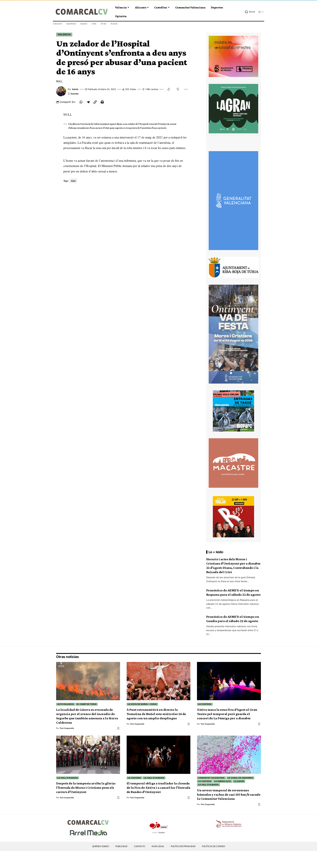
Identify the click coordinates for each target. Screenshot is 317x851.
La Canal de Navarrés (240, 778)
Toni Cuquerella (67, 728)
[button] (250, 11)
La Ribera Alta (222, 781)
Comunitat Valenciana (211, 778)
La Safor (239, 781)
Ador (73, 180)
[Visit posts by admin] (61, 91)
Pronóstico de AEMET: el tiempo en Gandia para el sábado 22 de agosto (232, 619)
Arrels (103, 23)
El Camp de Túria (86, 704)
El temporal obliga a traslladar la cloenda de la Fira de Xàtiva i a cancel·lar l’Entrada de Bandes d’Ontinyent (158, 787)
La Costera (204, 704)
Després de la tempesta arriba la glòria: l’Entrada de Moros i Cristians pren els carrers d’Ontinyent (85, 787)
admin (75, 89)
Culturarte (57, 23)
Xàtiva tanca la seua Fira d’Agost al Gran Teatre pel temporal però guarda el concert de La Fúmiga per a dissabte (227, 714)
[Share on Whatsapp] (81, 102)
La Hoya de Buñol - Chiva (142, 704)
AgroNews (71, 23)
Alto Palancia (65, 704)
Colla (94, 23)
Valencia (64, 34)
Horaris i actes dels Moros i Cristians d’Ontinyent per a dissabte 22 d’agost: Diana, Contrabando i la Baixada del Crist (233, 565)
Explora (83, 23)
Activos (114, 23)
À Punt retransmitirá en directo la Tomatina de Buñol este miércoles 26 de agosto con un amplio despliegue (156, 714)
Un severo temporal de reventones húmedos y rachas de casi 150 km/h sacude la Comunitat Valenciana (228, 794)
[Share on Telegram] (88, 102)
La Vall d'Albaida (67, 778)
